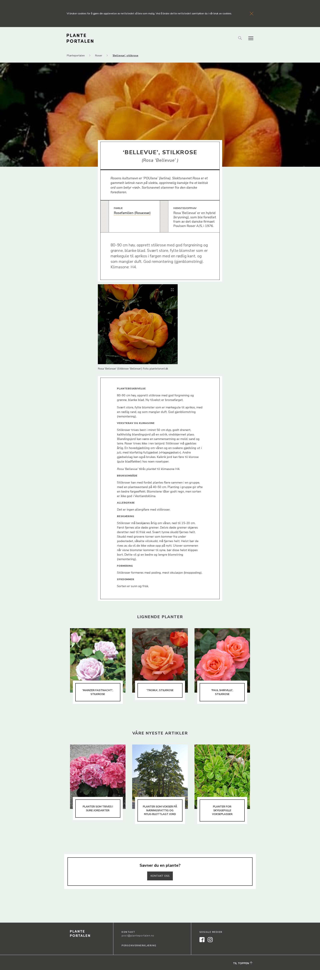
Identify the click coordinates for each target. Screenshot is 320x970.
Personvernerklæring (139, 945)
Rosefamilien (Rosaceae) (132, 213)
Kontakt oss (160, 876)
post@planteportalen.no (138, 935)
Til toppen (241, 963)
